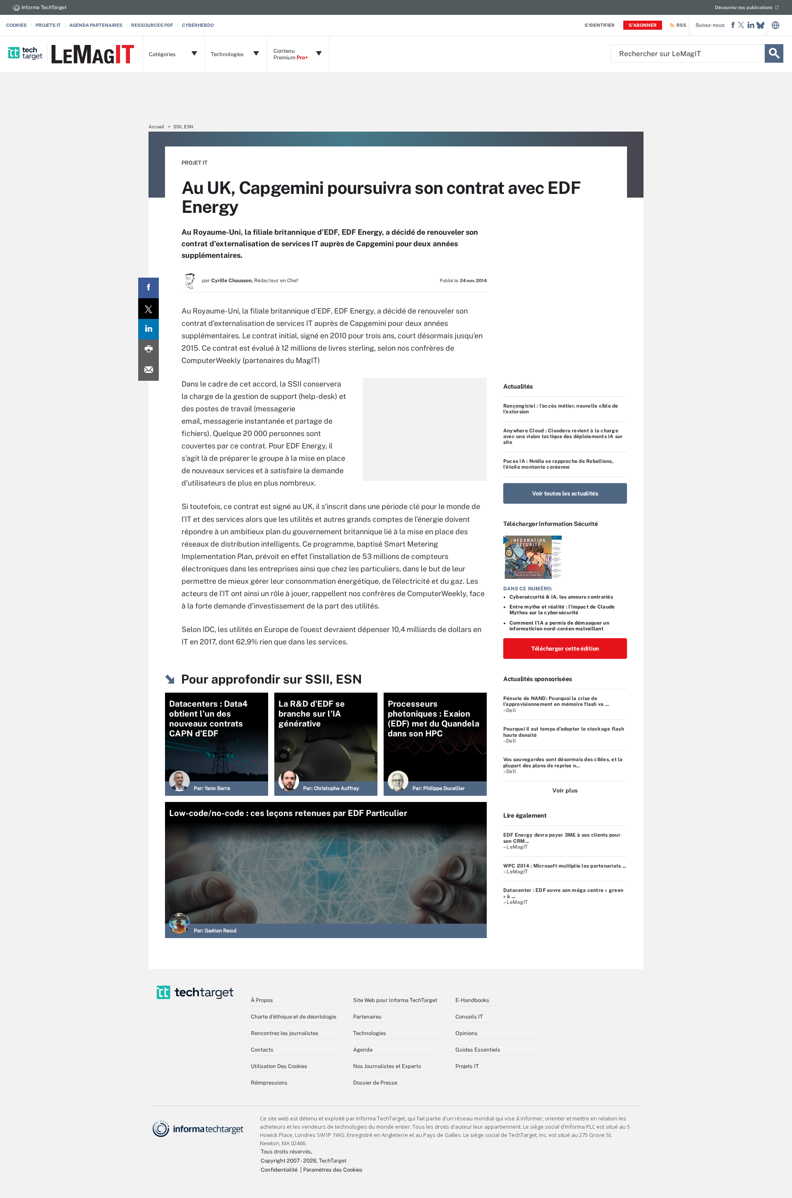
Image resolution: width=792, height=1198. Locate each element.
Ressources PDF (152, 25)
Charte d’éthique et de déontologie (293, 1017)
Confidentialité (279, 1170)
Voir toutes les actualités (565, 493)
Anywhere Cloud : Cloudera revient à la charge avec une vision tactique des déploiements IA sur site (563, 437)
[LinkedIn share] (148, 329)
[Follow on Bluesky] (760, 25)
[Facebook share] (148, 288)
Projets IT (48, 25)
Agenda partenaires (96, 25)
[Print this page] (148, 350)
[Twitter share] (148, 308)
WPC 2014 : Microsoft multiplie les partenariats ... (564, 866)
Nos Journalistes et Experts (387, 1066)
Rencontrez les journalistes (284, 1033)
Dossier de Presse (375, 1083)
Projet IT (194, 163)
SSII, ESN (183, 126)
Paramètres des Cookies (333, 1170)
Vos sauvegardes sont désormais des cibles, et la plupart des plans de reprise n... (563, 762)
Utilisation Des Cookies (279, 1066)
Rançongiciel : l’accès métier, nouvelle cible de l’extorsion (560, 409)
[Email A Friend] (148, 370)
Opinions (466, 1033)
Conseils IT (469, 1017)
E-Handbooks (472, 1000)
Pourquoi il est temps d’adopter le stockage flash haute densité (563, 732)
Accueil (156, 126)
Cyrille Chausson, (232, 280)
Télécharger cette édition (565, 648)
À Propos (262, 1000)
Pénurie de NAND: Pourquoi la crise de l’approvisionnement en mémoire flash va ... (556, 701)
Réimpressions (269, 1083)
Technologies (369, 1033)
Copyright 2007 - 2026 (288, 1161)
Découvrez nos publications (744, 7)
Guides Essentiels (477, 1050)
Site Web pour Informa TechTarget (395, 1000)
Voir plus (565, 790)
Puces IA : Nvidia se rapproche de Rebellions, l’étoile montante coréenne (558, 464)
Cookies (16, 25)
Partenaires (367, 1017)
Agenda (362, 1050)
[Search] (774, 53)
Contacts (262, 1050)
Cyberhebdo (198, 25)
